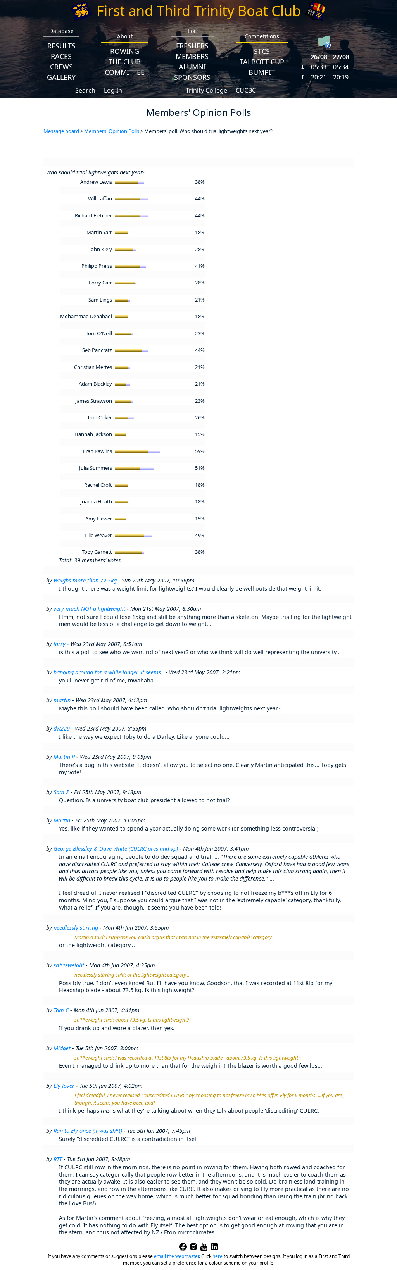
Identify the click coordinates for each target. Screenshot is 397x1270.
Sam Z (61, 792)
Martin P (64, 756)
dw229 (62, 728)
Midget (62, 1048)
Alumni (192, 66)
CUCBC (246, 90)
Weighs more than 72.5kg (85, 580)
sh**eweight (69, 965)
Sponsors (192, 77)
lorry (60, 644)
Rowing (124, 51)
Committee (125, 72)
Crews (61, 66)
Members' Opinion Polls (111, 131)
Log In (113, 90)
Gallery (61, 77)
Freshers (192, 45)
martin (62, 700)
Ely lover (64, 1085)
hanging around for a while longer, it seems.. (109, 672)
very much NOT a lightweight (89, 608)
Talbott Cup (262, 61)
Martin (62, 820)
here (217, 1256)
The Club (125, 61)
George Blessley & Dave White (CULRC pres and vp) (116, 848)
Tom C (61, 1010)
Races (61, 56)
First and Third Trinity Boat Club (199, 10)
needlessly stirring (76, 927)
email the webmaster (176, 1256)
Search (85, 90)
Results (61, 45)
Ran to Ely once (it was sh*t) (88, 1130)
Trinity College (206, 90)
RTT (58, 1159)
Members (192, 56)
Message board (61, 131)
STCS (262, 51)
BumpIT (262, 72)
